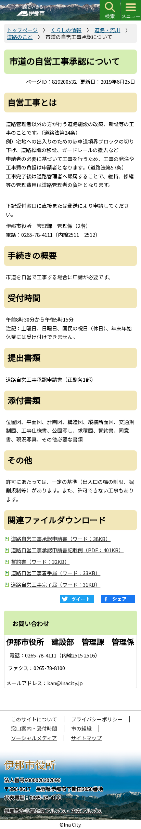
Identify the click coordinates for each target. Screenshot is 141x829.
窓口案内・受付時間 (34, 728)
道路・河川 (107, 29)
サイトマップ (86, 738)
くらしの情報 (66, 29)
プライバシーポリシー (97, 719)
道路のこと (20, 36)
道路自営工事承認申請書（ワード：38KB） (61, 538)
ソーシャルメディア (34, 738)
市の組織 (81, 728)
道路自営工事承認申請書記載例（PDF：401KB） (67, 550)
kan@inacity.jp (65, 683)
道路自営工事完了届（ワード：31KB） (55, 584)
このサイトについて (34, 719)
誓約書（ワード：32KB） (40, 561)
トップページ (22, 29)
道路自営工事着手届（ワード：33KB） (55, 572)
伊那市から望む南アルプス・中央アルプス (53, 810)
